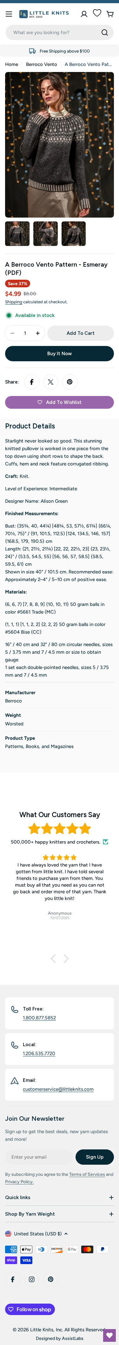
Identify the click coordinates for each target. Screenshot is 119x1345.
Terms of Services (87, 1174)
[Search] (105, 32)
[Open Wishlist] (109, 1335)
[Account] (84, 14)
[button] (54, 958)
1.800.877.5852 (39, 1018)
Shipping (13, 301)
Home (11, 64)
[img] (59, 828)
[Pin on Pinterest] (69, 382)
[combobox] (60, 32)
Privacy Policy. (19, 1181)
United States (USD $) (38, 1234)
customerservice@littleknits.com (58, 1089)
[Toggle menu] (9, 14)
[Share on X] (50, 382)
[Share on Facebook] (31, 382)
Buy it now (59, 353)
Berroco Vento (41, 64)
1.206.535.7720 (39, 1053)
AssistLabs (72, 1338)
